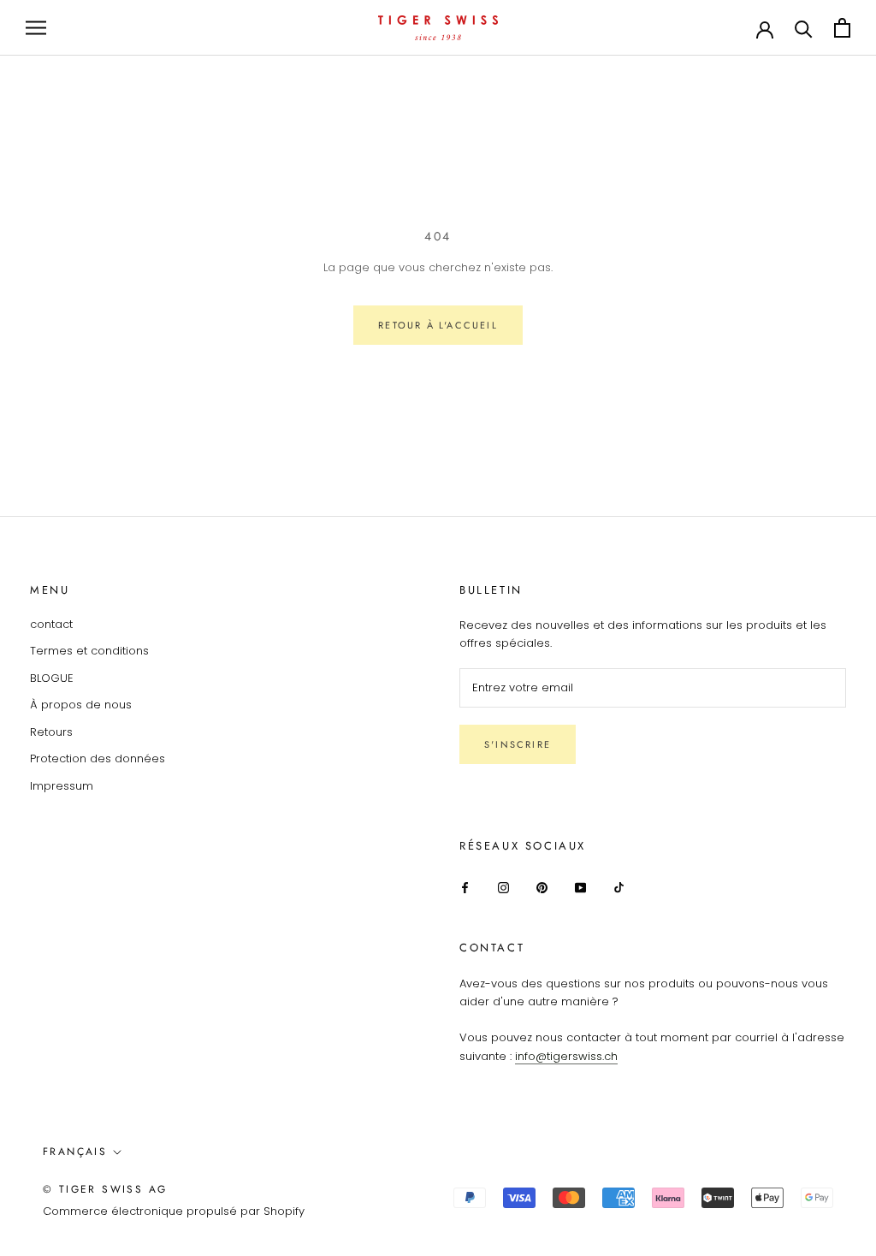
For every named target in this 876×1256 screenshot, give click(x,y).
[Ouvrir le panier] (842, 28)
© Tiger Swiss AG (105, 1189)
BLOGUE (52, 678)
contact (51, 624)
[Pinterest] (542, 887)
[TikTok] (618, 887)
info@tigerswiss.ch (566, 1056)
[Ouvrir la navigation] (36, 28)
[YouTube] (580, 887)
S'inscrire (517, 744)
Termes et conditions (89, 651)
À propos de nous (81, 704)
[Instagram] (503, 887)
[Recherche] (804, 28)
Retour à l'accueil (438, 325)
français (75, 1151)
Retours (51, 732)
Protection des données (97, 758)
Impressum (61, 786)
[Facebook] (465, 887)
